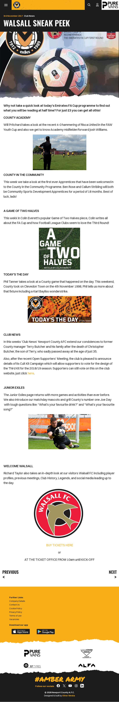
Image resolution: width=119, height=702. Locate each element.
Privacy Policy (15, 612)
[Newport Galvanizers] (87, 653)
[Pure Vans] (110, 5)
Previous (9, 572)
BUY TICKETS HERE (59, 545)
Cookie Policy (15, 608)
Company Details (17, 601)
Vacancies (14, 619)
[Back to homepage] (17, 5)
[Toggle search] (89, 5)
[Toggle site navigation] (6, 5)
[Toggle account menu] (97, 5)
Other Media (68, 695)
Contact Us (14, 604)
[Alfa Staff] (87, 666)
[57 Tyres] (32, 666)
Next (113, 572)
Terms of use (15, 615)
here (31, 373)
